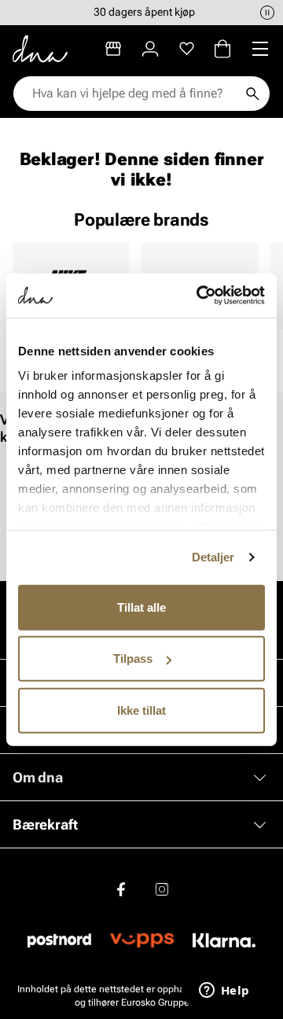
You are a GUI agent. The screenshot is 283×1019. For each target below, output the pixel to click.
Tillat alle (141, 606)
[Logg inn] (150, 48)
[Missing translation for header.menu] (260, 48)
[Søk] (252, 93)
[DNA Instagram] (162, 889)
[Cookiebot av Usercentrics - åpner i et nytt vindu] (199, 295)
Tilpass (133, 658)
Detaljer (213, 557)
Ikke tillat (141, 709)
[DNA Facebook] (121, 889)
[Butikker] (113, 48)
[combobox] (133, 93)
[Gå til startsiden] (40, 49)
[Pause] (267, 12)
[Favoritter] (186, 48)
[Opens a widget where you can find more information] (224, 991)
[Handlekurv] (222, 48)
